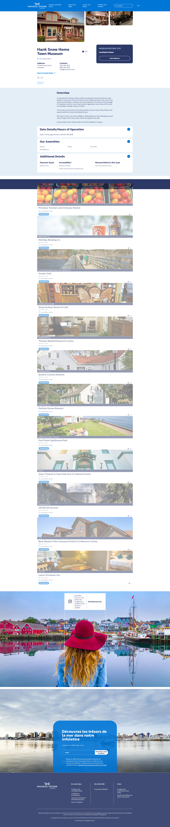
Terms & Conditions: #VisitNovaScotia (78, 799)
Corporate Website (101, 789)
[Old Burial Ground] (85, 493)
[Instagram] (70, 602)
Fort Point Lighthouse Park (53, 440)
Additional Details (52, 156)
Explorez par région (72, 6)
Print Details (40, 83)
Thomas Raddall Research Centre (56, 341)
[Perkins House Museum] (85, 394)
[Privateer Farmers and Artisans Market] (85, 193)
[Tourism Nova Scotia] (37, 4)
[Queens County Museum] (85, 360)
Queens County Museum (51, 374)
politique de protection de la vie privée (92, 765)
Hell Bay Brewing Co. (49, 240)
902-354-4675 (65, 65)
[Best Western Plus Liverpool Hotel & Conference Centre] (85, 527)
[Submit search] (115, 5)
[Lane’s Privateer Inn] (85, 561)
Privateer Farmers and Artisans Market (59, 208)
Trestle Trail (45, 273)
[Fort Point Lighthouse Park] (85, 426)
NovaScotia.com (80, 820)
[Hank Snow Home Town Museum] (60, 26)
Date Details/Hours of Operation (62, 129)
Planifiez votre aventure (102, 6)
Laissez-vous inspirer (87, 6)
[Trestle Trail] (85, 259)
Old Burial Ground (48, 507)
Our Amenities (50, 141)
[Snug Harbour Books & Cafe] (85, 293)
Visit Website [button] (115, 58)
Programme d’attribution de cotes (123, 791)
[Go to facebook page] (38, 78)
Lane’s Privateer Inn (49, 575)
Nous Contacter (77, 802)
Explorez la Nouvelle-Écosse (55, 6)
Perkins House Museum (51, 408)
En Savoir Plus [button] (44, 214)
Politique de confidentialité (76, 790)
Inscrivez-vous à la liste (101, 752)
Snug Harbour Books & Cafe (53, 307)
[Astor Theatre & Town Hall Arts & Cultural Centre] (85, 460)
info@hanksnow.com (67, 69)
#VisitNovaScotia (95, 601)
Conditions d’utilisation (75, 794)
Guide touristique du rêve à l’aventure (124, 796)
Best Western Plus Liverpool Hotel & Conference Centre (68, 541)
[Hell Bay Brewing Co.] (85, 225)
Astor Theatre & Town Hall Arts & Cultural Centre (65, 474)
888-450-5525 (65, 67)
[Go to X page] (42, 78)
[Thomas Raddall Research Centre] (85, 326)
